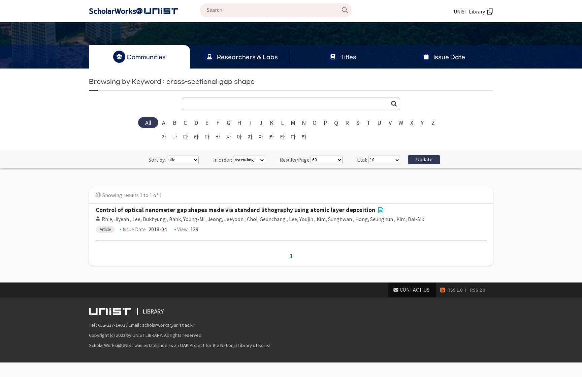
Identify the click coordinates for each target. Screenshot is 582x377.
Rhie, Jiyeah (115, 219)
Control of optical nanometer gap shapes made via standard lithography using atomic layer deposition (235, 210)
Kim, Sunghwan (334, 219)
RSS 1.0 (455, 290)
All (148, 122)
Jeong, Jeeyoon (226, 219)
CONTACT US (414, 290)
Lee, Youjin (301, 219)
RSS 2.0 (477, 290)
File (381, 210)
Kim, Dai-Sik (410, 219)
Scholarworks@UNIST (144, 11)
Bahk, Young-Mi (186, 219)
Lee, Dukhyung (149, 219)
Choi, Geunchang (266, 219)
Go (394, 104)
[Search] (345, 10)
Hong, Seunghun (374, 219)
